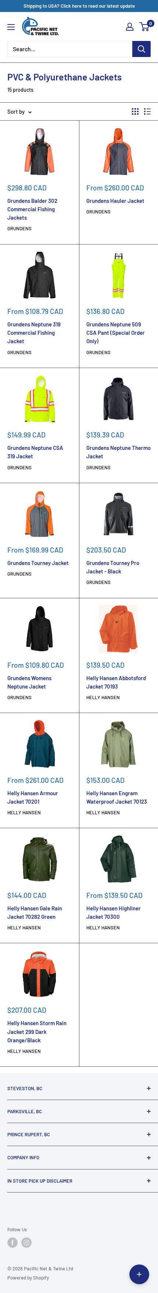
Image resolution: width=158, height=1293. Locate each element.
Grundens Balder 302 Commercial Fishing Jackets (32, 209)
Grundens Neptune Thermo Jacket (118, 451)
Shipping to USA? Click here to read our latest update (79, 6)
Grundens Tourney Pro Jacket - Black (112, 567)
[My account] (129, 27)
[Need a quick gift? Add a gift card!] (139, 1274)
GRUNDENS (19, 228)
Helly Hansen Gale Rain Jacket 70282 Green (34, 912)
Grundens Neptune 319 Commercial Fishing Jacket (34, 333)
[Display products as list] (147, 111)
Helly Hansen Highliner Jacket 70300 (113, 912)
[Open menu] (11, 27)
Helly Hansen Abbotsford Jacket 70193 (116, 682)
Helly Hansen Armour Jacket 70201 (32, 797)
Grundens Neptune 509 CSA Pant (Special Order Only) (115, 333)
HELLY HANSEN (103, 697)
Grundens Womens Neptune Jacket (29, 682)
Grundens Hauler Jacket (115, 200)
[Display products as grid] (135, 111)
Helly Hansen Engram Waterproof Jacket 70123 (116, 797)
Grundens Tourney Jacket (38, 563)
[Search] (141, 49)
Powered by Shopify (28, 1278)
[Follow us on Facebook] (12, 1242)
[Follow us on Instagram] (26, 1242)
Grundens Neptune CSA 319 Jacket (35, 451)
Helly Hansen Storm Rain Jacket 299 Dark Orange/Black (37, 1031)
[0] (144, 26)
